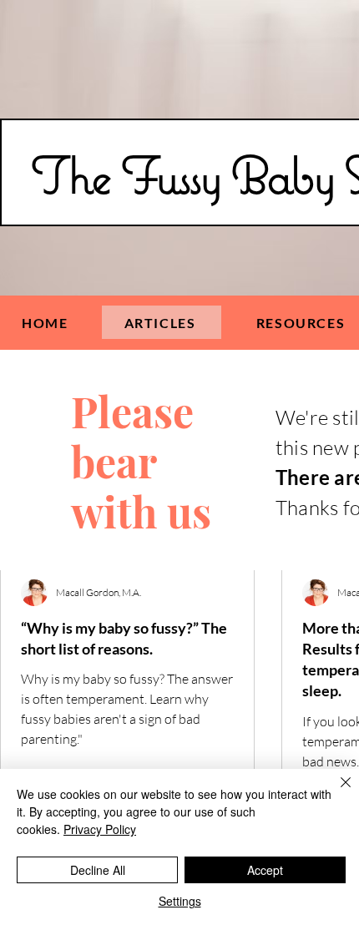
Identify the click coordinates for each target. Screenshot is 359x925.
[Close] (336, 792)
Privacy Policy (99, 829)
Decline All (97, 870)
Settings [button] (180, 900)
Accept (265, 870)
